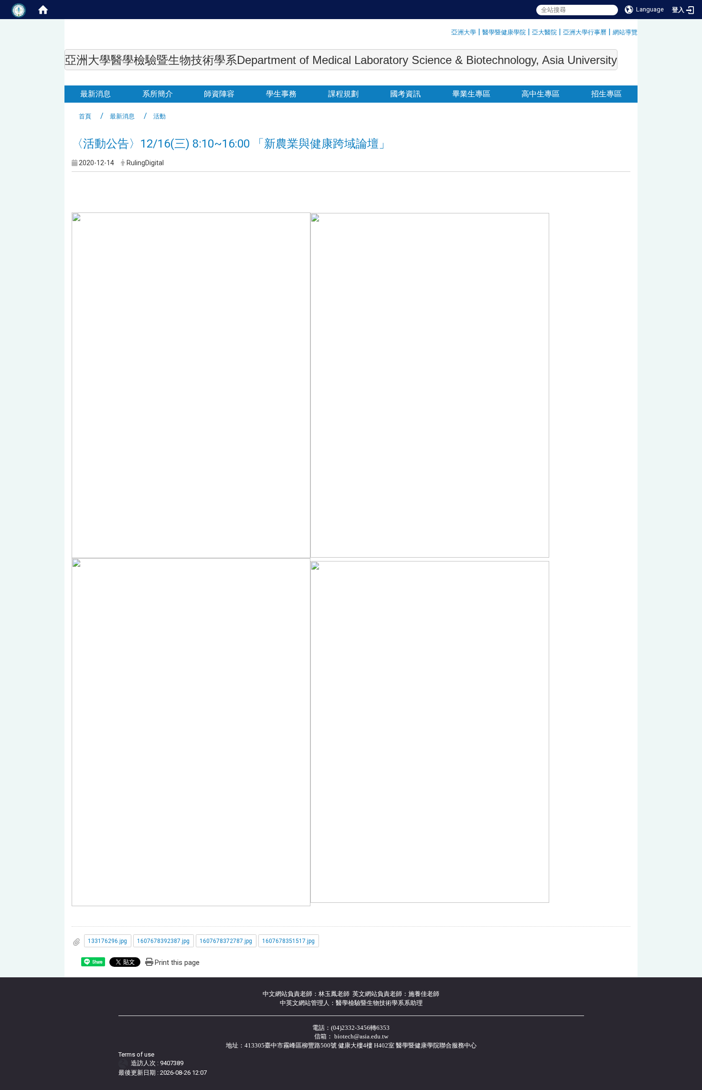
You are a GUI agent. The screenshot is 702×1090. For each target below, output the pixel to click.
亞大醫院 (544, 32)
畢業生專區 (471, 93)
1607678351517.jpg (288, 941)
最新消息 (95, 93)
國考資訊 (405, 93)
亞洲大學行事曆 (584, 32)
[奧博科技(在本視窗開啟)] (124, 1063)
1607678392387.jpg (163, 941)
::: (448, 30)
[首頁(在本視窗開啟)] (43, 9)
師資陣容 (219, 93)
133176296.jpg (107, 941)
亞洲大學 (463, 32)
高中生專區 (540, 93)
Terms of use (136, 1054)
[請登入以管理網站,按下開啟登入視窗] (19, 9)
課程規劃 (343, 93)
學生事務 (281, 93)
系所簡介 (157, 93)
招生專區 (606, 93)
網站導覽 (625, 32)
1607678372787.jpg (226, 941)
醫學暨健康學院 (504, 32)
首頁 (85, 116)
